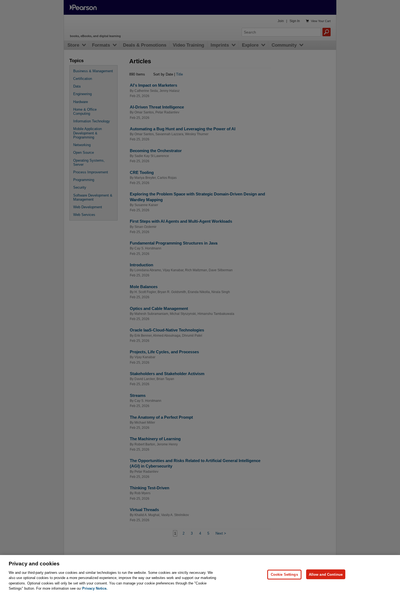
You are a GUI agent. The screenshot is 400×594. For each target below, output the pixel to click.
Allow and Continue (326, 574)
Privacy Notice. (94, 588)
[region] (200, 574)
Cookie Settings (284, 574)
